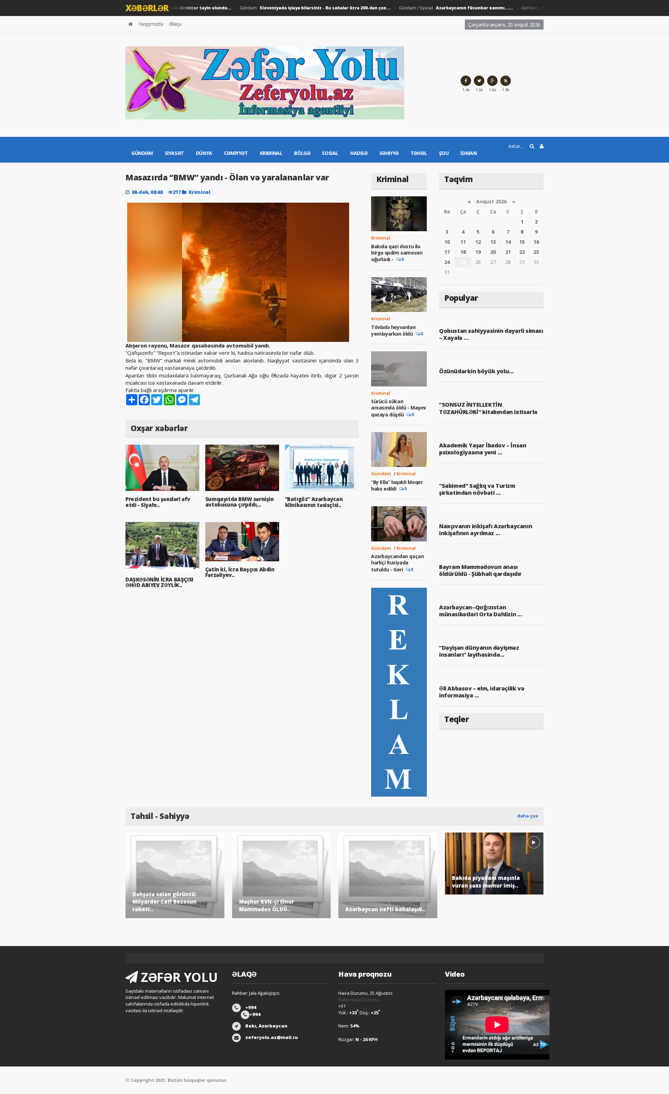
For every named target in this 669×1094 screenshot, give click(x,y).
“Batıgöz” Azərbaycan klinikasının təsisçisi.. (314, 501)
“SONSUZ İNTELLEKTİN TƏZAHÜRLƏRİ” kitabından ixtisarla (488, 408)
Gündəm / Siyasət (442, 8)
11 (463, 242)
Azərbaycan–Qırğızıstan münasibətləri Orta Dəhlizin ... (480, 610)
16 (536, 242)
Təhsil (418, 153)
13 (493, 242)
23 (536, 252)
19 (478, 252)
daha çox (527, 816)
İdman (468, 153)
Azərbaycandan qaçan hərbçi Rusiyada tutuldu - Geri (397, 562)
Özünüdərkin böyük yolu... (476, 371)
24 (447, 262)
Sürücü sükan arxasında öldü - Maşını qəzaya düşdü (398, 407)
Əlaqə (175, 24)
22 (522, 252)
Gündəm (300, 8)
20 (493, 252)
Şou (444, 153)
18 (463, 252)
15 (522, 242)
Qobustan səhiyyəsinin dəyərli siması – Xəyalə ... (491, 334)
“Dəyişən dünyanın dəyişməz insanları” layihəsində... (479, 651)
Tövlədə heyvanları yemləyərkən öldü (393, 330)
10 (447, 242)
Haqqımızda (150, 24)
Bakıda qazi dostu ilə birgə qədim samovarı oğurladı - (397, 253)
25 (463, 262)
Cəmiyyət (236, 153)
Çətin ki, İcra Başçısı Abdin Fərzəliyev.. (240, 572)
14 (508, 242)
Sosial (330, 153)
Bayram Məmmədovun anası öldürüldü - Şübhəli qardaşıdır (480, 570)
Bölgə (302, 153)
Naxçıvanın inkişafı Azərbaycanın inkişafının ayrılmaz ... (485, 529)
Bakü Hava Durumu (358, 1000)
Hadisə (359, 153)
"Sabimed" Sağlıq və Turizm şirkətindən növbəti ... (477, 489)
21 (508, 252)
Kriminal (271, 153)
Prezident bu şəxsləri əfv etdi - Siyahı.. (157, 501)
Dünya (204, 153)
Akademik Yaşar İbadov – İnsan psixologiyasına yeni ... (482, 448)
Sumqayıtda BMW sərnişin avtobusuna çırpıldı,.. (239, 501)
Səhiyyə (389, 153)
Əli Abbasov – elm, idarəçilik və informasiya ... (481, 692)
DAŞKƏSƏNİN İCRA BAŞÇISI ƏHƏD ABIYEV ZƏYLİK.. (159, 582)
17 (447, 252)
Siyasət (174, 153)
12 (478, 242)
